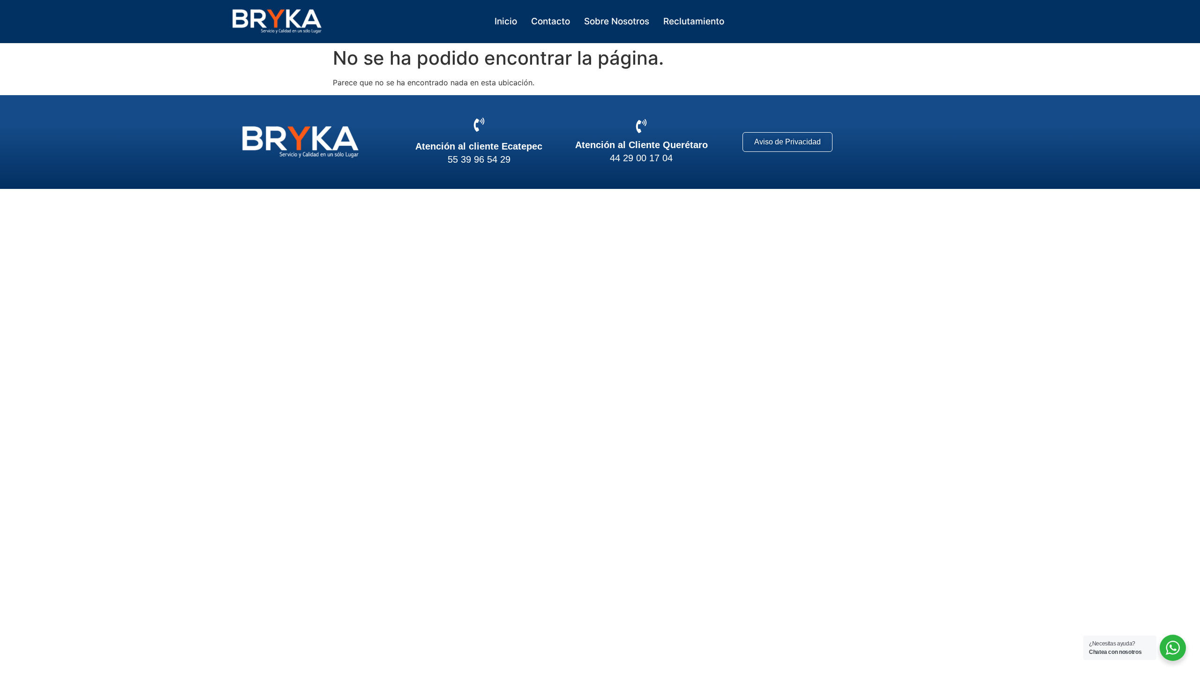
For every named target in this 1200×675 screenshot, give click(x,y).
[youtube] (944, 142)
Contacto (550, 21)
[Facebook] (873, 142)
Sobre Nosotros (616, 21)
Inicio (506, 21)
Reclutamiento (695, 21)
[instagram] (908, 142)
